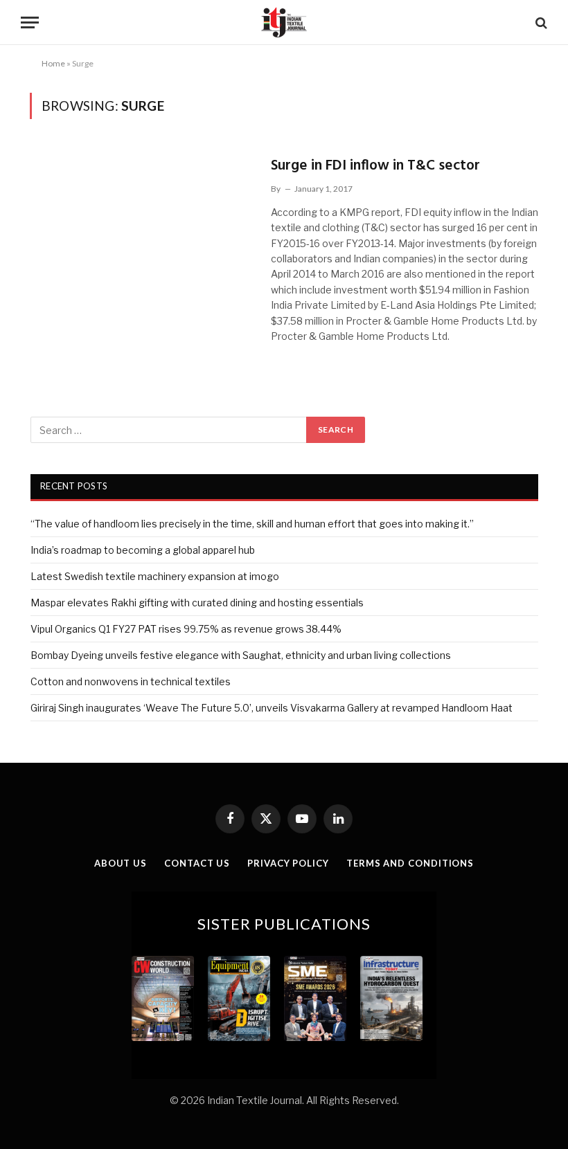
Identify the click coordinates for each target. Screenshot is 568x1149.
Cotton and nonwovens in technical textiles (130, 681)
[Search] (540, 22)
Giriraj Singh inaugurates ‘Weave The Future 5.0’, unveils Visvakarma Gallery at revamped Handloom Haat (271, 708)
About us (120, 863)
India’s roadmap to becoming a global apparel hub (142, 550)
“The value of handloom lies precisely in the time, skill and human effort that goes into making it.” (252, 524)
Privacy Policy (288, 863)
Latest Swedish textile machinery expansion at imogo (154, 576)
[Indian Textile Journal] (284, 22)
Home (53, 63)
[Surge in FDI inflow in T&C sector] (142, 218)
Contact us (197, 863)
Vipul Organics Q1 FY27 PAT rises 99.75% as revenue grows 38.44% (185, 629)
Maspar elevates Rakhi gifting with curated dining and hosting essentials (197, 602)
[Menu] (30, 22)
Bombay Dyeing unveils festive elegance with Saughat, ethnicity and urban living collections (240, 655)
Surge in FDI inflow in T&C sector (375, 166)
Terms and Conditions (410, 863)
